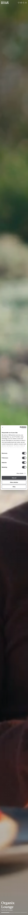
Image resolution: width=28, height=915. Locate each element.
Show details (20, 473)
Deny (14, 486)
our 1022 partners (11, 435)
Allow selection (14, 482)
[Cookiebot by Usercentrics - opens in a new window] (20, 427)
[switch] (24, 458)
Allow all (14, 478)
